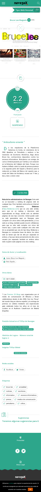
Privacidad (20, 440)
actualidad (22, 387)
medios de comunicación (26, 399)
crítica (23, 403)
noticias (9, 391)
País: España (10, 261)
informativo (10, 395)
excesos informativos (29, 395)
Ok (30, 489)
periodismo (10, 403)
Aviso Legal (20, 465)
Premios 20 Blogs (14, 294)
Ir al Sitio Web (22, 193)
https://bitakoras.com (10, 209)
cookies (11, 483)
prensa (8, 399)
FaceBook (9, 369)
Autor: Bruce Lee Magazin (15, 258)
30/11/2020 (10, 279)
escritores (21, 391)
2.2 (29, 20)
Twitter (21, 369)
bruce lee (9, 387)
